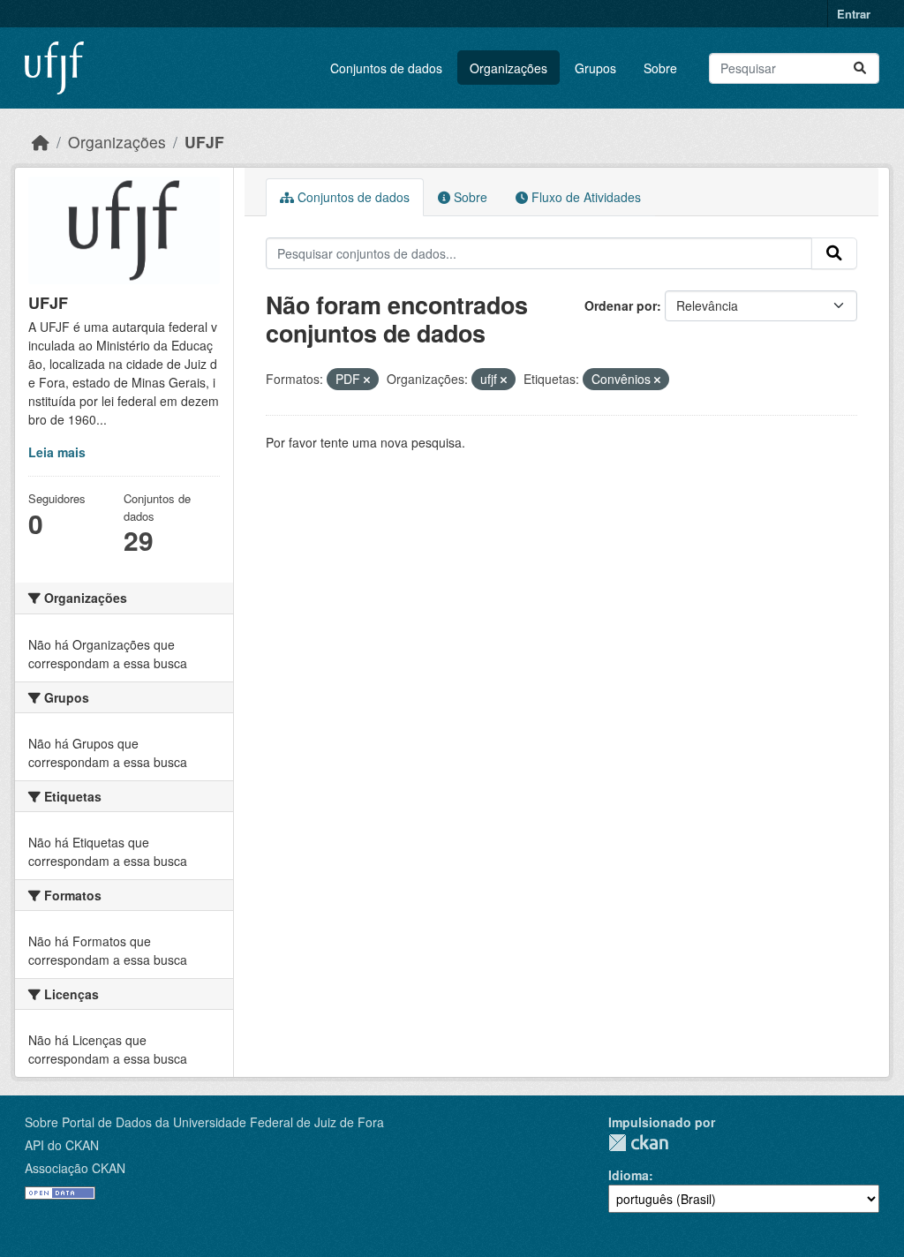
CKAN (638, 1142)
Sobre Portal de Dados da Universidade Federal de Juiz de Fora (204, 1122)
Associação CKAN (75, 1168)
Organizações (508, 68)
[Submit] (860, 68)
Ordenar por (620, 305)
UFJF (204, 142)
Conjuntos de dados (386, 68)
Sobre (660, 68)
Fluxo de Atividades (584, 197)
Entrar (853, 13)
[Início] (40, 142)
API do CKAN (62, 1145)
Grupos (595, 68)
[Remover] (367, 380)
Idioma (628, 1175)
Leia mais (57, 452)
